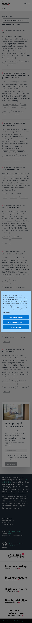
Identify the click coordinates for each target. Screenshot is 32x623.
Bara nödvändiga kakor (16, 322)
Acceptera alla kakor (16, 317)
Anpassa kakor (16, 327)
